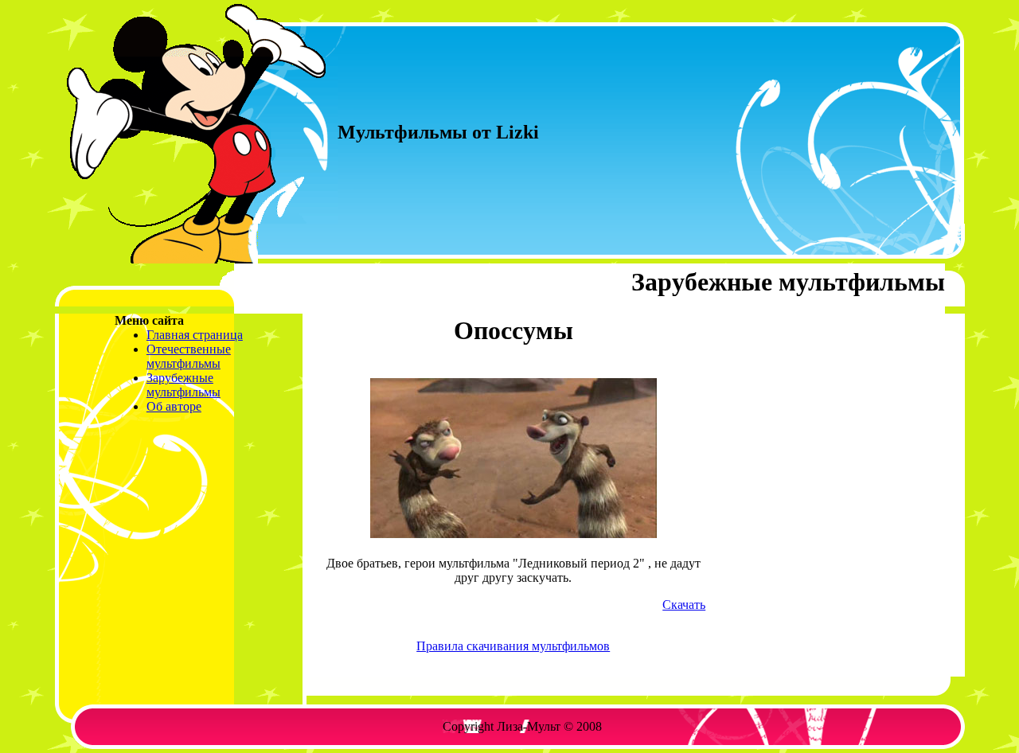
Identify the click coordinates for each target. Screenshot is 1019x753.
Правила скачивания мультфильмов (513, 646)
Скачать (683, 604)
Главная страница (194, 334)
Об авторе (173, 406)
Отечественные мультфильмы (188, 356)
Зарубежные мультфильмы (183, 385)
